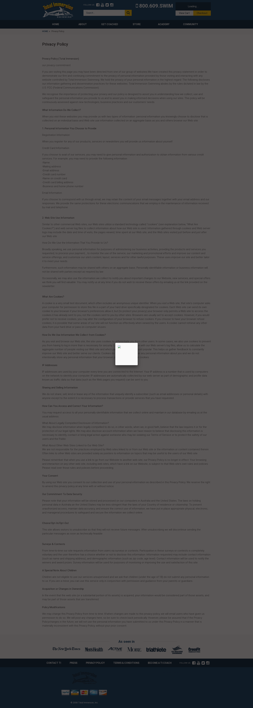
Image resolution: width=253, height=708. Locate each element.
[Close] (138, 343)
